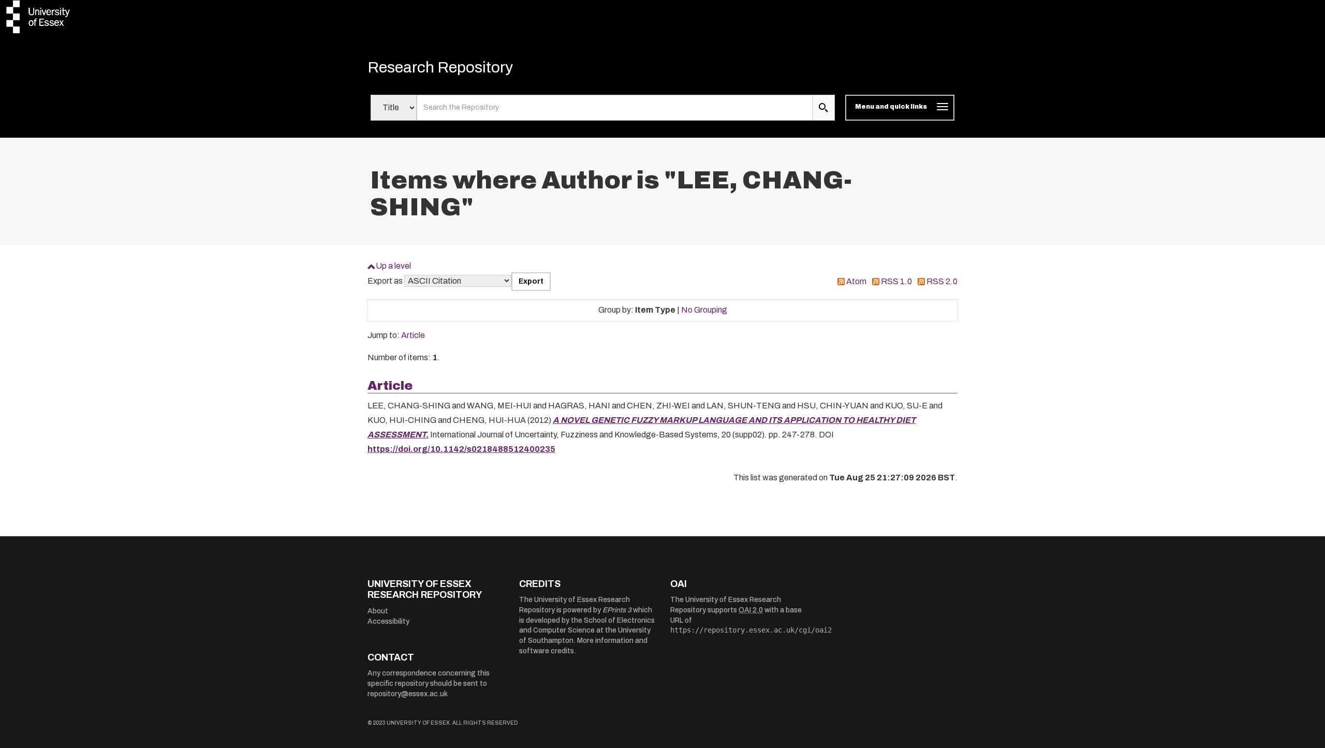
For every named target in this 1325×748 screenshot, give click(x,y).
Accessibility (388, 621)
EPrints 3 (616, 610)
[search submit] (823, 108)
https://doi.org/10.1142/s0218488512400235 (461, 449)
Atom (856, 281)
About (377, 611)
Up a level (393, 265)
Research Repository (440, 67)
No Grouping (704, 309)
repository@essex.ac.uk (407, 694)
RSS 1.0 (896, 281)
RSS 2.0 (942, 281)
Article (413, 335)
